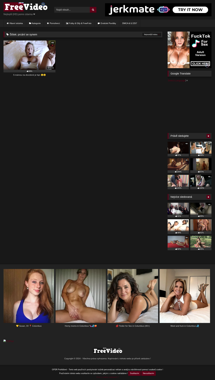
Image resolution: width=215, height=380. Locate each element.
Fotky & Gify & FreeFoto (80, 23)
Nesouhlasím (148, 373)
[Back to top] (206, 371)
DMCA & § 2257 (129, 23)
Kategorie (36, 23)
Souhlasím (134, 373)
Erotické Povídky (108, 23)
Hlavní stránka (16, 23)
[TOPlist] (9, 341)
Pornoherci (55, 23)
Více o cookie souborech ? (107, 377)
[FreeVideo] (25, 7)
